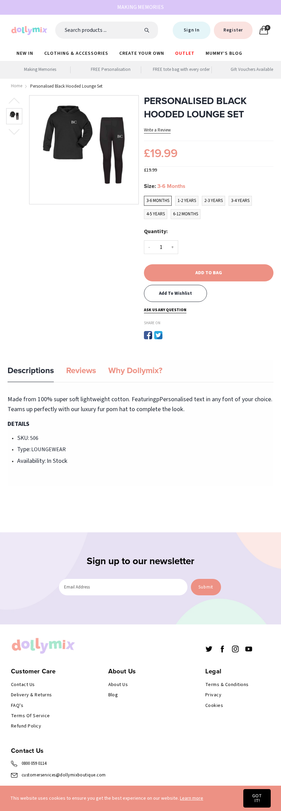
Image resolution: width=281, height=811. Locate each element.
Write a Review (157, 130)
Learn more (191, 798)
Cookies (214, 705)
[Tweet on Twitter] (158, 335)
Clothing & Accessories (76, 53)
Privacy (213, 695)
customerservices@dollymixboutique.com (64, 775)
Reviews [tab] (81, 371)
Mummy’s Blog (224, 53)
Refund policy (26, 726)
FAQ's (17, 705)
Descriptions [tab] (31, 371)
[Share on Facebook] (148, 335)
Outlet (185, 53)
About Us (118, 684)
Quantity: (156, 231)
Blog (113, 695)
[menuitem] (25, 53)
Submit (205, 587)
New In (24, 53)
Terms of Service (30, 715)
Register (233, 30)
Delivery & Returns (31, 695)
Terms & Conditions (227, 684)
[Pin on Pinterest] (168, 335)
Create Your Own (141, 53)
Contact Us (23, 684)
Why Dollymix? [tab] (135, 371)
